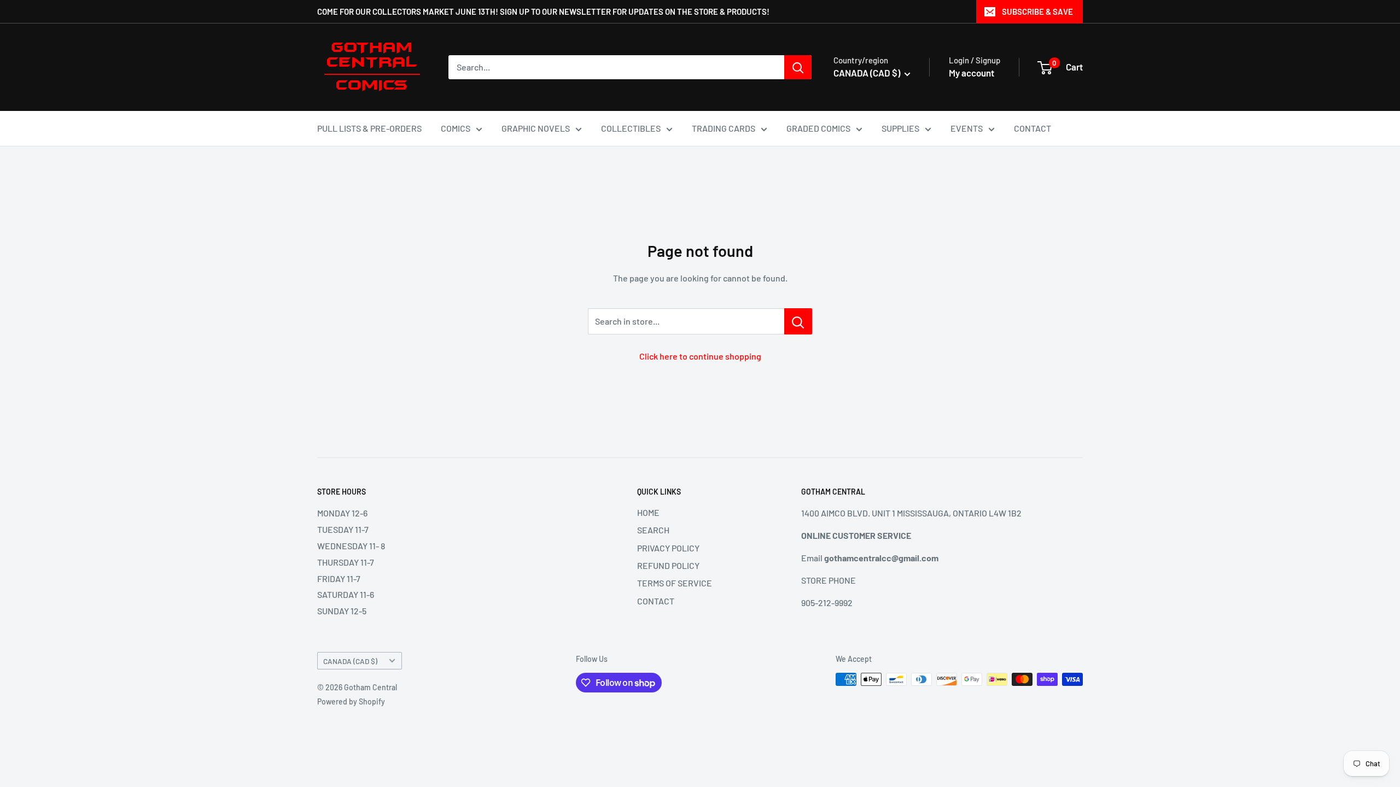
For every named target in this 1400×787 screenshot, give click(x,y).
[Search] (798, 67)
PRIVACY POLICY (668, 548)
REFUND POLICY (668, 565)
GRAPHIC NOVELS (535, 128)
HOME (648, 512)
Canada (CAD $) (350, 661)
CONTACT (1032, 128)
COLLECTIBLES (631, 128)
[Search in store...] (798, 321)
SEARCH (653, 530)
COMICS (455, 128)
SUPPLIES (900, 128)
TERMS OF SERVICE (674, 583)
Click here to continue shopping (700, 356)
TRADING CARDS (723, 128)
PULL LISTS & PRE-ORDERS (369, 128)
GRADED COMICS (818, 128)
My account (971, 72)
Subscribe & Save (1037, 11)
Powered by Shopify (351, 701)
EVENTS (966, 128)
